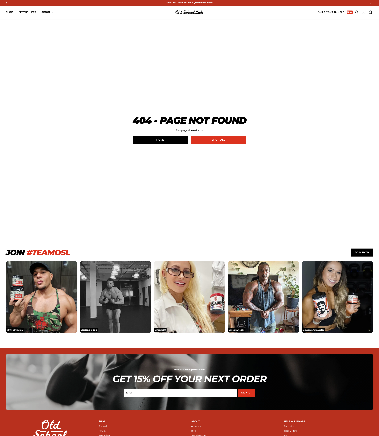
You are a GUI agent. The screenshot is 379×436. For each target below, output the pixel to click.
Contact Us (289, 426)
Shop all (218, 139)
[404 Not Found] (189, 12)
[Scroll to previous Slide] (6, 2)
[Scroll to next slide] (371, 3)
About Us (196, 426)
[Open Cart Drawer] (370, 12)
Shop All (103, 426)
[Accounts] (363, 12)
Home (160, 139)
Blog (193, 430)
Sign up (246, 392)
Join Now (362, 252)
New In (102, 430)
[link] (189, 3)
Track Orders (290, 430)
